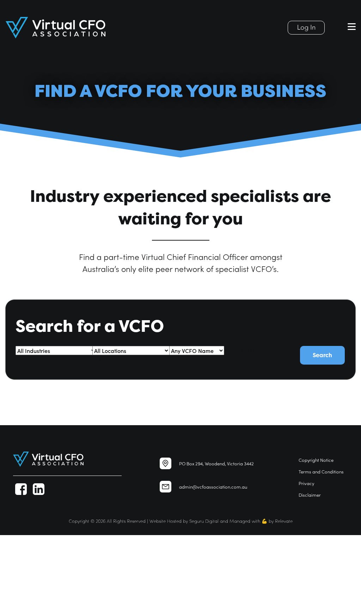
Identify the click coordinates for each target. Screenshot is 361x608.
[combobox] (31, 359)
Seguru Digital (204, 521)
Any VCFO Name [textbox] (245, 350)
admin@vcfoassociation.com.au (213, 487)
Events (8, 571)
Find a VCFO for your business (38, 555)
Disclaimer (310, 495)
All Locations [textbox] (107, 359)
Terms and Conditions (321, 471)
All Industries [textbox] (31, 359)
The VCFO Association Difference (41, 563)
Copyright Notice (316, 460)
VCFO (7, 547)
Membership (16, 579)
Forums (9, 604)
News (7, 587)
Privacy (306, 483)
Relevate (284, 521)
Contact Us (13, 596)
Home (8, 539)
